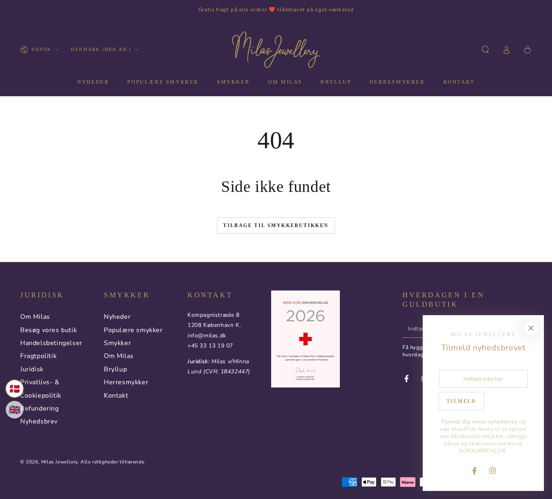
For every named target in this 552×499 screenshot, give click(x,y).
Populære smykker (133, 330)
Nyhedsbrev (39, 421)
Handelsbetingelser (51, 343)
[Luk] (531, 328)
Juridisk (32, 369)
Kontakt (116, 395)
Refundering (39, 408)
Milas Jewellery (59, 462)
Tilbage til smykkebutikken (276, 225)
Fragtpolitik (38, 356)
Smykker (117, 343)
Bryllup (115, 369)
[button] (485, 50)
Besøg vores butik (48, 330)
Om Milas (35, 316)
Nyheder (117, 316)
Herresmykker (126, 382)
